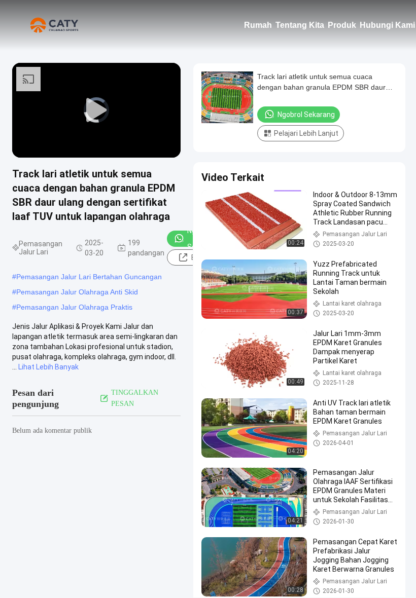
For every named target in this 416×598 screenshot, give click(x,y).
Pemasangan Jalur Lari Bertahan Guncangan (89, 277)
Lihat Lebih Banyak (48, 367)
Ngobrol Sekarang (306, 114)
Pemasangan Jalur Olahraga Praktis (74, 307)
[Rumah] (55, 25)
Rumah (258, 25)
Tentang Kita (299, 25)
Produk (342, 25)
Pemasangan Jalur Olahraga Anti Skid (77, 292)
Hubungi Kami (387, 25)
